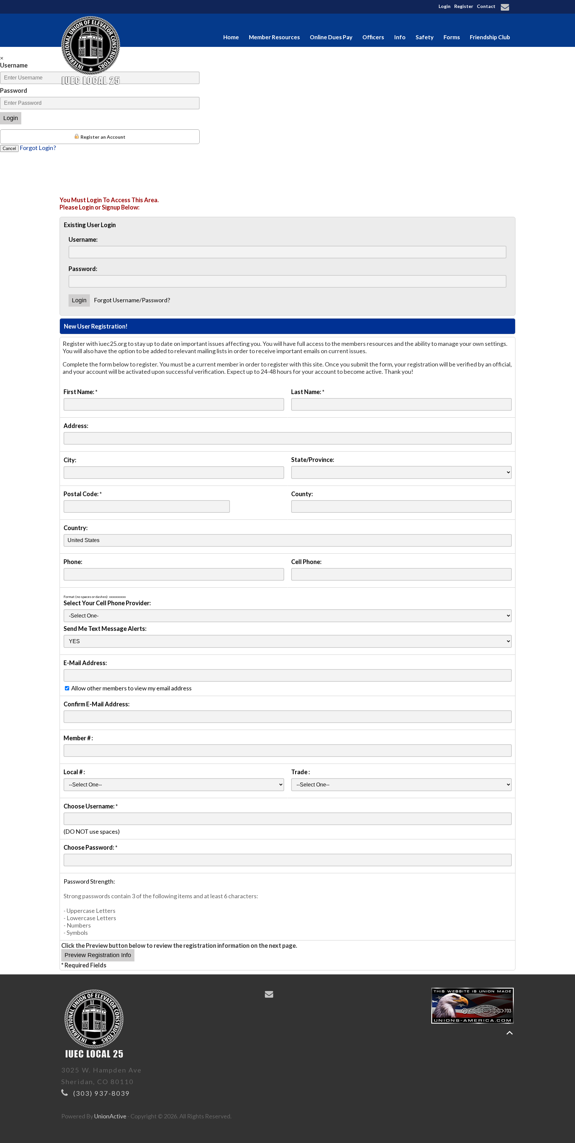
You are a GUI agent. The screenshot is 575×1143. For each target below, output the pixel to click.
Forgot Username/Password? (132, 300)
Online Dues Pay (331, 37)
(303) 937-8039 (101, 1093)
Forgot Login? (38, 147)
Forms (452, 37)
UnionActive (110, 1116)
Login (445, 6)
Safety (425, 37)
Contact (486, 6)
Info (400, 37)
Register (463, 6)
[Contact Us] (506, 7)
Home (231, 37)
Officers (373, 37)
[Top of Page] (509, 1032)
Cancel (9, 148)
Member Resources (274, 37)
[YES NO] (288, 640)
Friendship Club (490, 37)
